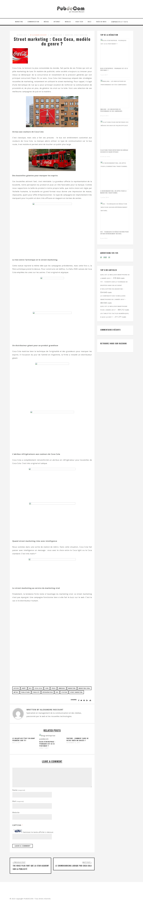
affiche (16, 688)
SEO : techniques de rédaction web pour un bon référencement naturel (114, 233)
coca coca (38, 688)
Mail (18, 801)
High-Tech (79, 22)
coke (47, 688)
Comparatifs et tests (119, 22)
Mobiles (68, 22)
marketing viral (84, 688)
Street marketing (81, 35)
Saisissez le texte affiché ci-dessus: (38, 832)
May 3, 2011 (16, 742)
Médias (46, 22)
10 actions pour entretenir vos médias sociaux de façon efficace (114, 151)
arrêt (24, 688)
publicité (36, 692)
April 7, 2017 (44, 748)
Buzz (89, 22)
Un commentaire (56, 35)
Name (18, 790)
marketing (72, 688)
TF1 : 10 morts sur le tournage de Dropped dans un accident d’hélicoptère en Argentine (114, 285)
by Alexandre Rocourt (38, 35)
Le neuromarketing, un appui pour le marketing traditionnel (113, 192)
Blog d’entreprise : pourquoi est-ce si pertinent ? (47, 744)
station (64, 692)
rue (57, 692)
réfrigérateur (48, 692)
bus (30, 688)
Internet (57, 22)
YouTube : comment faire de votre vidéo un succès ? (77, 739)
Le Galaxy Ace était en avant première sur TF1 (23, 739)
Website (15, 812)
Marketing (19, 22)
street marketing (76, 692)
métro (16, 692)
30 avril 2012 (22, 35)
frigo (54, 688)
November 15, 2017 (73, 742)
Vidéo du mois (101, 22)
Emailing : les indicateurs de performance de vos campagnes (111, 110)
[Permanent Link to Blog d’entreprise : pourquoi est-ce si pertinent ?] (51, 739)
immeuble (62, 688)
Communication (33, 22)
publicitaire (25, 692)
